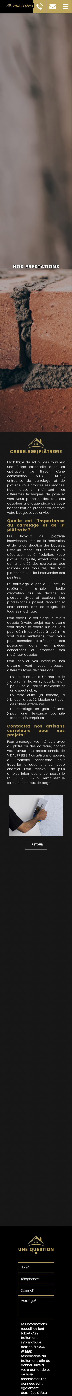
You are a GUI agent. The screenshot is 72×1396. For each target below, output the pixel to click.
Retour (37, 844)
